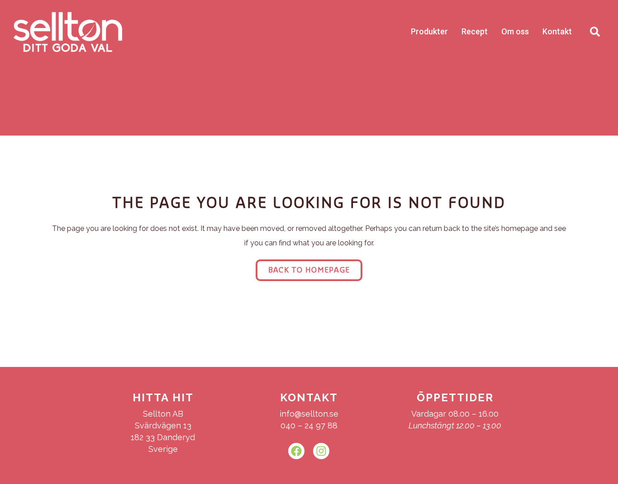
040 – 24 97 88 (309, 425)
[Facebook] (296, 451)
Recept (474, 31)
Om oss (515, 31)
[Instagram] (321, 451)
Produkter (429, 31)
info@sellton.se (309, 413)
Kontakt (557, 31)
